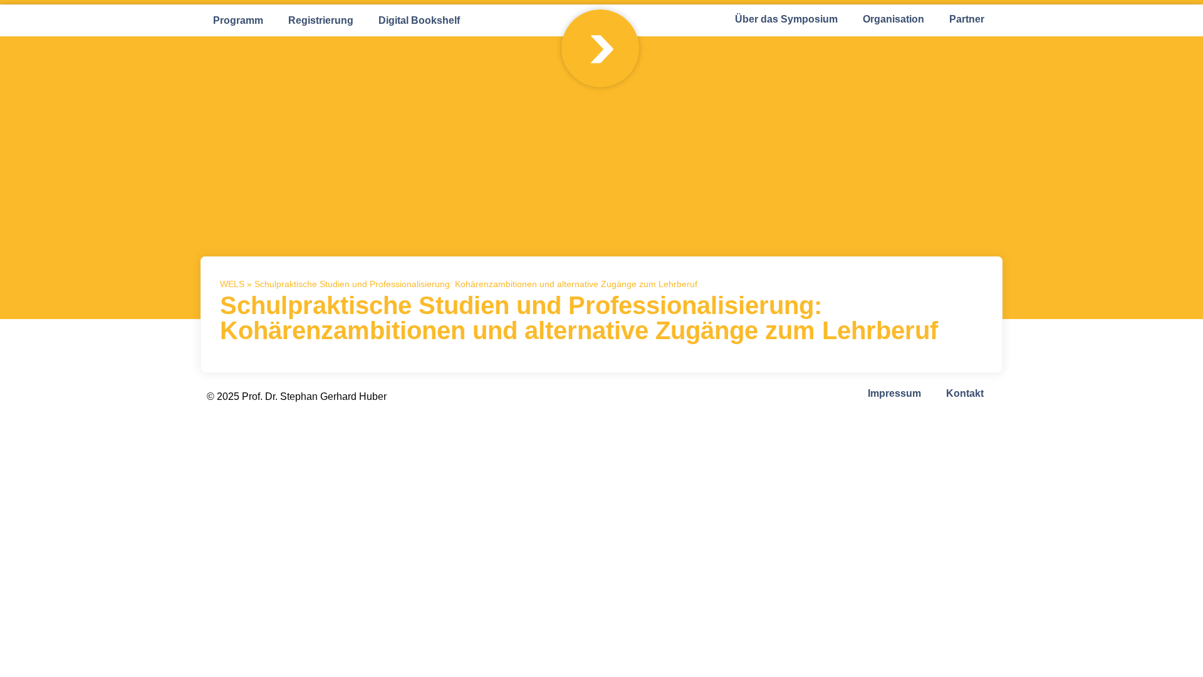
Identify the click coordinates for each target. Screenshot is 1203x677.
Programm (238, 20)
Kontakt (965, 393)
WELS (232, 284)
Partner (966, 19)
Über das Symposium (786, 19)
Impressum (894, 393)
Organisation (893, 19)
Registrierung (320, 20)
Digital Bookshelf (419, 20)
